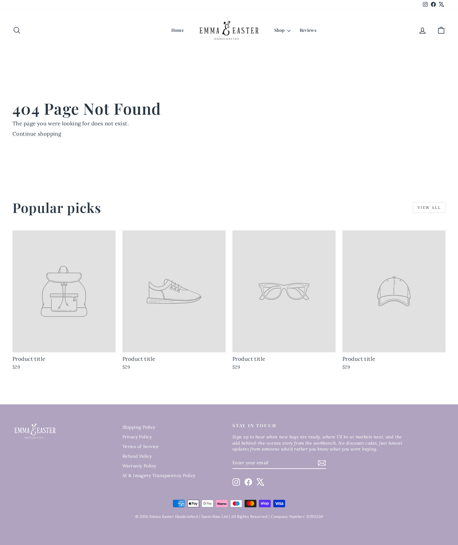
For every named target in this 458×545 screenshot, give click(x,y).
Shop (280, 30)
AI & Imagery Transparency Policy (159, 475)
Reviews (308, 30)
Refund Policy (137, 456)
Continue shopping (36, 133)
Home (177, 30)
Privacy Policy (137, 437)
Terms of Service (140, 446)
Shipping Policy (138, 427)
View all (429, 207)
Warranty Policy (139, 466)
